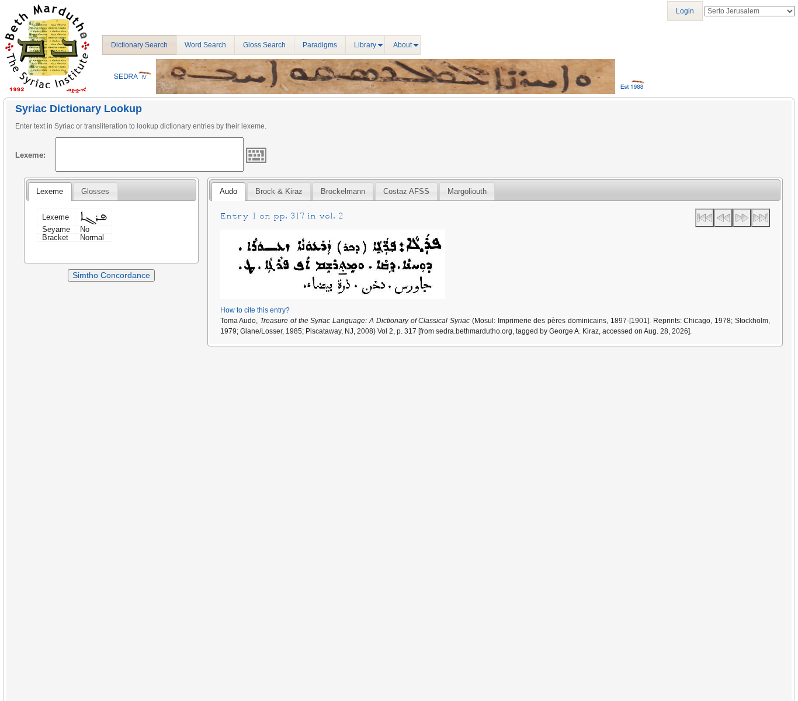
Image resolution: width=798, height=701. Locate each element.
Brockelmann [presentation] (343, 191)
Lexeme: (30, 155)
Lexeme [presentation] (49, 191)
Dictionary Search (139, 45)
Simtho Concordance (111, 275)
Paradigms (320, 45)
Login (685, 11)
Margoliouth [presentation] (467, 191)
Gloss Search (264, 45)
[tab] (49, 191)
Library (365, 45)
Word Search (205, 45)
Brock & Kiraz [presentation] (279, 191)
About (402, 45)
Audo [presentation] (228, 191)
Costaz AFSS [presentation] (406, 191)
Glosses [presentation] (95, 191)
